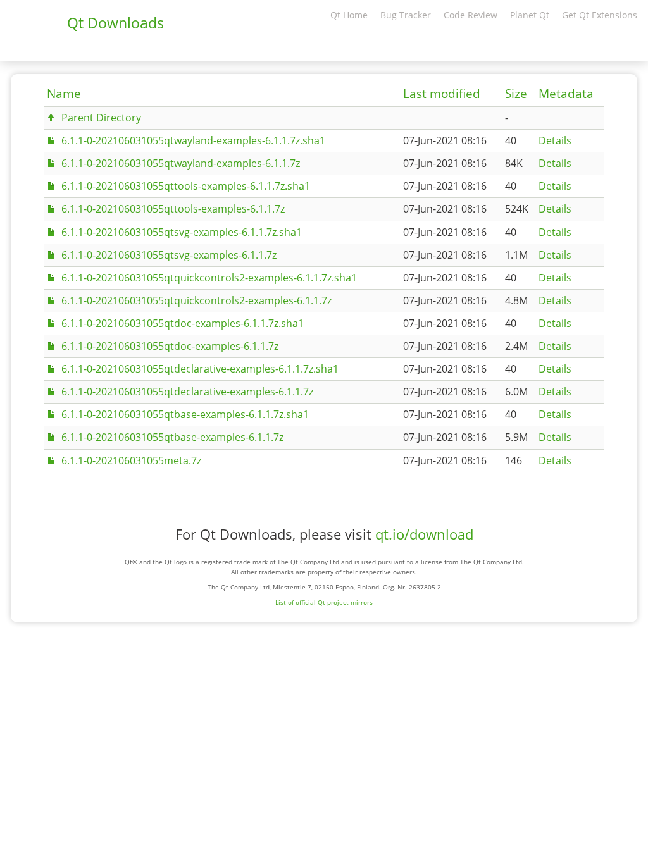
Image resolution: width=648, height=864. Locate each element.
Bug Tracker (405, 15)
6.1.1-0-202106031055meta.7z (131, 460)
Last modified (441, 93)
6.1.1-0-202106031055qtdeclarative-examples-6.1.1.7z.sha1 (200, 369)
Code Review (470, 15)
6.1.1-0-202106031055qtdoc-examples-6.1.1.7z (169, 346)
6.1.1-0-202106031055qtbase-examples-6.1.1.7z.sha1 (185, 414)
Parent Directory (101, 118)
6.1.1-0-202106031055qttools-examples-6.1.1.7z (173, 209)
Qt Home (349, 15)
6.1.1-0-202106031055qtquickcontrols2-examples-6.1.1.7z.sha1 (209, 278)
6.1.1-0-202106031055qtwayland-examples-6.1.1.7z (180, 163)
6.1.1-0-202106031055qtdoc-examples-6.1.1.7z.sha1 (182, 323)
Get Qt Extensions (599, 15)
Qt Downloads (115, 23)
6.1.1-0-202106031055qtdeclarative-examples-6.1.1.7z (187, 391)
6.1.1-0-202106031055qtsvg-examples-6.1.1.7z (169, 255)
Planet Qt (529, 15)
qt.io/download (424, 534)
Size (516, 93)
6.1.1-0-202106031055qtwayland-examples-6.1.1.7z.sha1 (193, 140)
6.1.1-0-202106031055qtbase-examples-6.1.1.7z (172, 437)
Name (64, 93)
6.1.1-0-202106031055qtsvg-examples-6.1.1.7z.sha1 (181, 232)
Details (555, 140)
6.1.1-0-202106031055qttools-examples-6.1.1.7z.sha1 (185, 186)
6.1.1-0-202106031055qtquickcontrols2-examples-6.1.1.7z (196, 300)
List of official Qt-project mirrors (324, 602)
